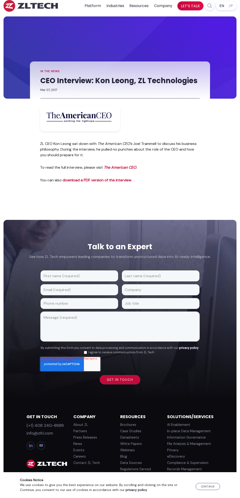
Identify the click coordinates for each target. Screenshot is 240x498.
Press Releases (85, 437)
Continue (208, 486)
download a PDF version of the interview (97, 180)
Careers (79, 456)
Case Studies (130, 431)
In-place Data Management (189, 431)
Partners (80, 431)
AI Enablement (178, 425)
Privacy (173, 450)
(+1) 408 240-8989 (45, 425)
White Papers (131, 444)
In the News (50, 71)
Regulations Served (135, 469)
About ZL (80, 425)
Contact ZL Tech (86, 463)
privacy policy (189, 348)
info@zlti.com (39, 433)
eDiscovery (176, 456)
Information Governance (186, 437)
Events (78, 450)
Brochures (128, 425)
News (77, 444)
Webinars (127, 450)
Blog (123, 456)
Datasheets (129, 437)
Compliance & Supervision (187, 463)
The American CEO (120, 167)
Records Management (184, 469)
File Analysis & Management (189, 444)
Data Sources (131, 463)
